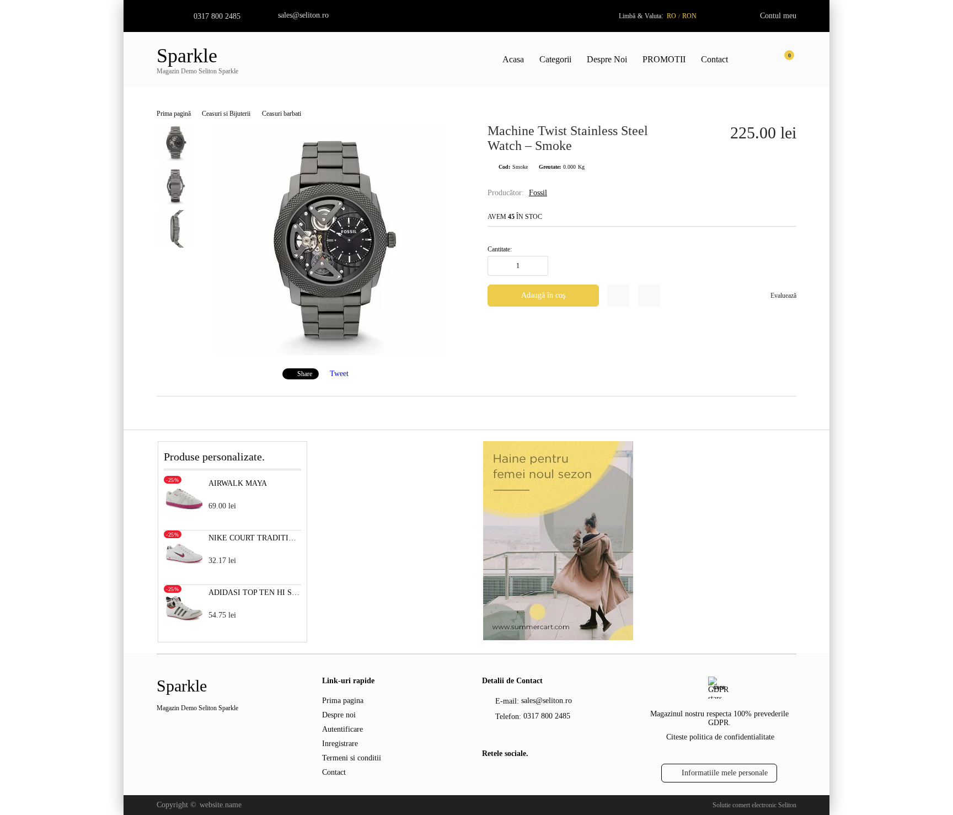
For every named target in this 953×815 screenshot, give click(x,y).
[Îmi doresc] (618, 296)
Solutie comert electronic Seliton (754, 805)
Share (304, 374)
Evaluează (783, 295)
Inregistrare (340, 743)
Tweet (339, 373)
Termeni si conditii (351, 758)
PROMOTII (664, 59)
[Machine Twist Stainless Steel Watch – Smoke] (330, 352)
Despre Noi (607, 59)
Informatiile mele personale (725, 773)
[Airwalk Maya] (184, 515)
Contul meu (778, 16)
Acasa (513, 59)
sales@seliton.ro (303, 15)
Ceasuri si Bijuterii (226, 113)
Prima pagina (342, 700)
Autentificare (342, 729)
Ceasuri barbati (281, 113)
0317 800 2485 (217, 16)
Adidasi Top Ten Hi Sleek (255, 592)
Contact (714, 59)
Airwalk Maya (237, 483)
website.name (221, 805)
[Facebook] (488, 777)
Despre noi (339, 715)
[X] (506, 775)
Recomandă (649, 296)
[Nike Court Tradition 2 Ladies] (184, 570)
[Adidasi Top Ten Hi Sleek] (184, 624)
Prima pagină (174, 113)
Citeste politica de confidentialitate (720, 737)
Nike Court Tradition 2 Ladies (255, 538)
